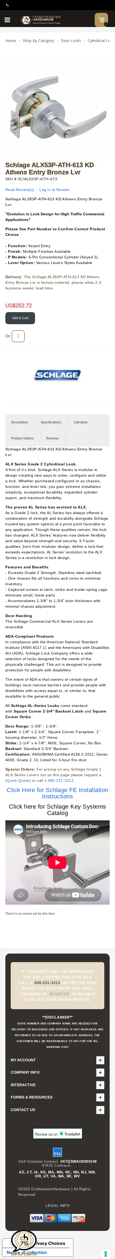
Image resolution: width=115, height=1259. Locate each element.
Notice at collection (27, 1252)
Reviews (52, 438)
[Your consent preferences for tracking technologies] (106, 1254)
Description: (20, 422)
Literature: (81, 422)
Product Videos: (22, 438)
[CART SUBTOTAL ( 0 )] (101, 20)
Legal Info (57, 1205)
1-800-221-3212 (59, 780)
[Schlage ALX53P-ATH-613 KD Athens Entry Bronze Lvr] (57, 60)
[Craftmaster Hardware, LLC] (40, 20)
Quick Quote (18, 780)
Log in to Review (54, 189)
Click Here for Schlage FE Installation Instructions (57, 793)
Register (59, 994)
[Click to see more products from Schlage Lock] (57, 375)
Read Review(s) (19, 189)
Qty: (8, 336)
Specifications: (51, 422)
